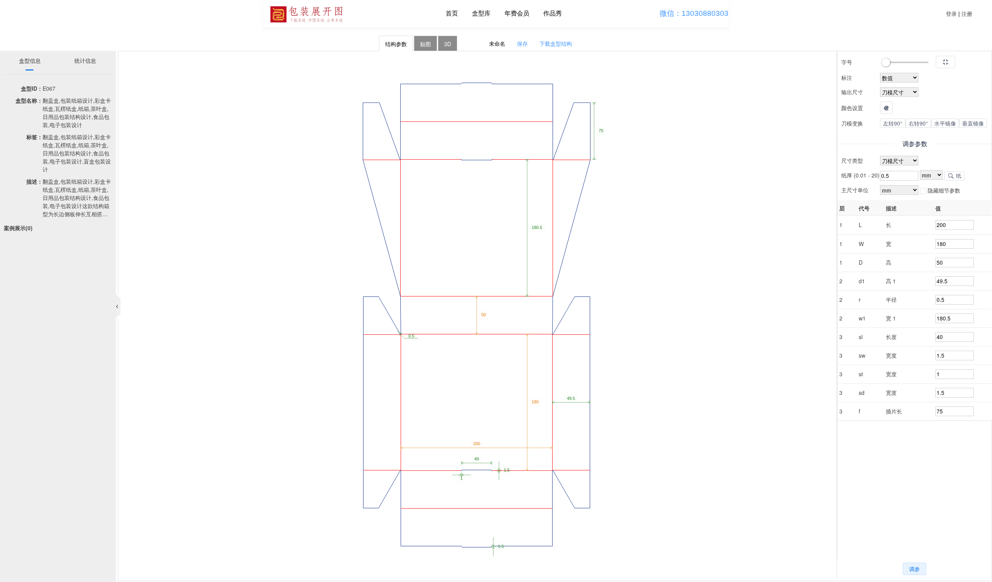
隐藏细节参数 (943, 190)
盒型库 (481, 13)
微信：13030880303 (694, 13)
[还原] (945, 62)
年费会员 (517, 13)
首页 (452, 13)
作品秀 (552, 13)
